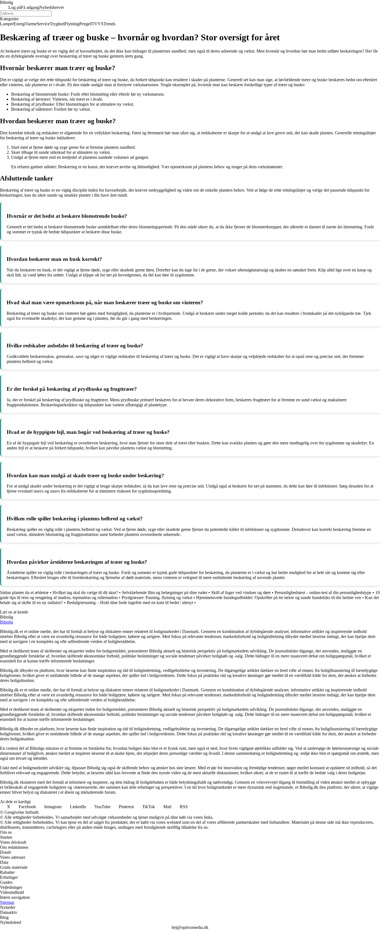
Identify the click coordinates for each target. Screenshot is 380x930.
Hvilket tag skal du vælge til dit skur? (85, 592)
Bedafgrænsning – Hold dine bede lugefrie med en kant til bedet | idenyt (130, 602)
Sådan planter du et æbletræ (24, 592)
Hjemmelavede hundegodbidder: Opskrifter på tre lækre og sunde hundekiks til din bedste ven (278, 597)
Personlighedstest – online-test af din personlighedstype (323, 592)
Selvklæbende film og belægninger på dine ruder (164, 592)
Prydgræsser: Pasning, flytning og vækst (157, 597)
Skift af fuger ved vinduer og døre (241, 592)
